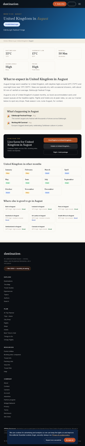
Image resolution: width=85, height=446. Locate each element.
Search (6, 301)
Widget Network (9, 403)
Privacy (6, 406)
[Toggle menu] (79, 4)
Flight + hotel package (60, 152)
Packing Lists (8, 361)
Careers (7, 390)
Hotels (6, 330)
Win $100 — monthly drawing (17, 268)
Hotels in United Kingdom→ (60, 146)
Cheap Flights (9, 340)
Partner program (9, 400)
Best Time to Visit (10, 333)
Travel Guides (9, 288)
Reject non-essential (53, 440)
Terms (6, 410)
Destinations (8, 281)
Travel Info (7, 358)
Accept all (69, 440)
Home (6, 41)
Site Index (7, 417)
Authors (6, 298)
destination (11, 4)
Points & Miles (9, 351)
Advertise (7, 396)
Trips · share (8, 316)
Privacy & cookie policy (61, 435)
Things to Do (8, 336)
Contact (7, 386)
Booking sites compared (12, 354)
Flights (6, 323)
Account (7, 393)
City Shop (7, 319)
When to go (12, 41)
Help (5, 371)
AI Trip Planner (9, 313)
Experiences (8, 291)
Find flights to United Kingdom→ (60, 140)
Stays (6, 326)
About (6, 383)
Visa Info (7, 365)
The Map (7, 284)
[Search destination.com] (49, 4)
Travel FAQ (8, 368)
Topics (6, 294)
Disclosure (7, 413)
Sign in (71, 4)
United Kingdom (22, 41)
